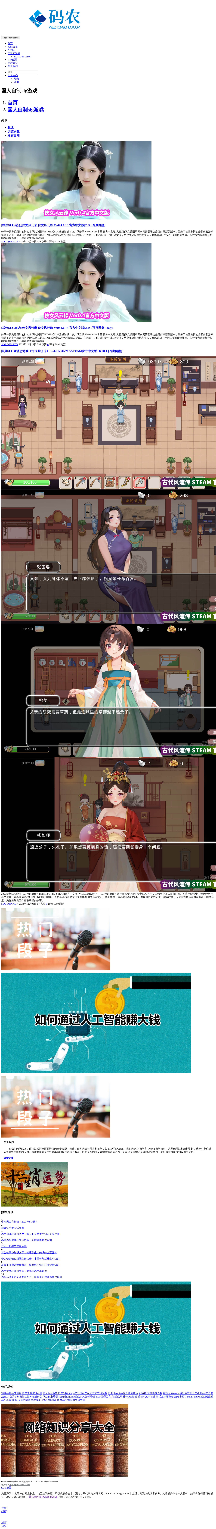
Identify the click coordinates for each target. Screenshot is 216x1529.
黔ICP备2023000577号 (19, 1484)
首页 (10, 43)
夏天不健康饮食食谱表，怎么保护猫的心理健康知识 (30, 1264)
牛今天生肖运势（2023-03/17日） (19, 1221)
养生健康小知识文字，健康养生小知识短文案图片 (29, 1252)
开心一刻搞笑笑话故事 (14, 1246)
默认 (11, 127)
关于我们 (13, 66)
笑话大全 (13, 63)
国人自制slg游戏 (26, 109)
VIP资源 (12, 59)
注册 (16, 82)
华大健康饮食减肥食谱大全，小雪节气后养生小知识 (30, 1258)
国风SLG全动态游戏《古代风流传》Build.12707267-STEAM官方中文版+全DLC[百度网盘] (61, 351)
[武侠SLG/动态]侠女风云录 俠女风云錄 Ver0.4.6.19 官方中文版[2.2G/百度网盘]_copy (57, 327)
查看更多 (9, 1158)
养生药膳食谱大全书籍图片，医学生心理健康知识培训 (31, 1277)
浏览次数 (14, 131)
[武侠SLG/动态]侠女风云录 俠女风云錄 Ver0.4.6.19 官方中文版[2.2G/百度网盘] (53, 225)
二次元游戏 (14, 53)
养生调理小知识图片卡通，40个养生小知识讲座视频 (30, 1234)
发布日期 (14, 135)
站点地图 (6, 1487)
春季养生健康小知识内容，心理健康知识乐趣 (26, 1240)
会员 (13, 75)
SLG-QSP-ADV (22, 56)
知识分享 (13, 46)
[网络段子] (55, 969)
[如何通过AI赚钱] (96, 1071)
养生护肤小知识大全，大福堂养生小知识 (24, 1271)
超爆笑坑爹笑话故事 (12, 1227)
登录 (16, 78)
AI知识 (11, 50)
